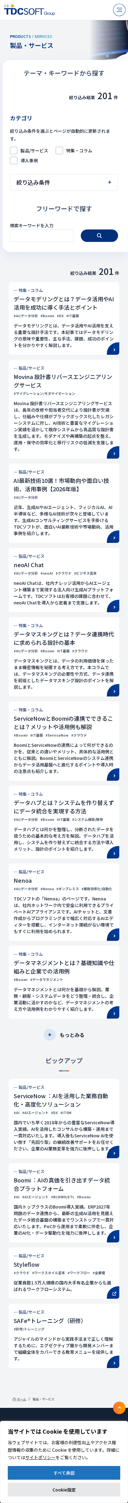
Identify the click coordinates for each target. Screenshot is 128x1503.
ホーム (21, 1399)
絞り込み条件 (33, 182)
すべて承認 (64, 1473)
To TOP (119, 1408)
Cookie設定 (64, 1490)
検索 (99, 235)
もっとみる (72, 1034)
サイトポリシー (40, 1457)
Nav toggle (119, 10)
